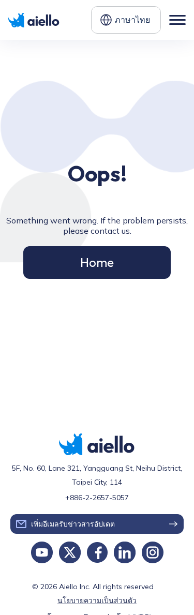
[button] (126, 20)
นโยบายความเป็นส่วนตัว (97, 600)
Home (97, 262)
